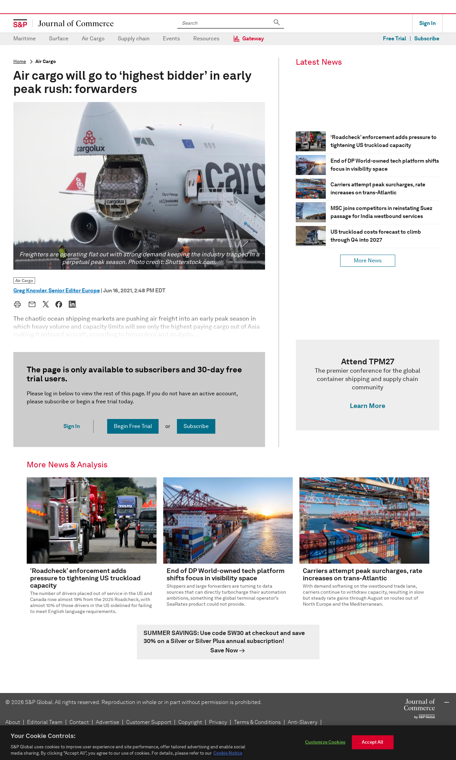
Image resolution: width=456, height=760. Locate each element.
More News (368, 260)
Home (19, 61)
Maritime (24, 38)
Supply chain (134, 38)
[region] (228, 742)
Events (171, 38)
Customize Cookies (325, 742)
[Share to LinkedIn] (73, 304)
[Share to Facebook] (58, 304)
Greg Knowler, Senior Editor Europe (56, 290)
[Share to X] (46, 304)
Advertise (107, 722)
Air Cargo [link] (24, 280)
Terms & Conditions (257, 722)
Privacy (218, 722)
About (12, 722)
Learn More (367, 406)
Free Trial (394, 38)
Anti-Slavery (302, 722)
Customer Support (148, 722)
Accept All (372, 742)
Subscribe (426, 38)
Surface (58, 38)
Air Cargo (93, 38)
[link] (367, 385)
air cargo (45, 61)
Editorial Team (44, 722)
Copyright (190, 722)
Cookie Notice (227, 753)
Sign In (427, 23)
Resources (206, 38)
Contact (79, 722)
